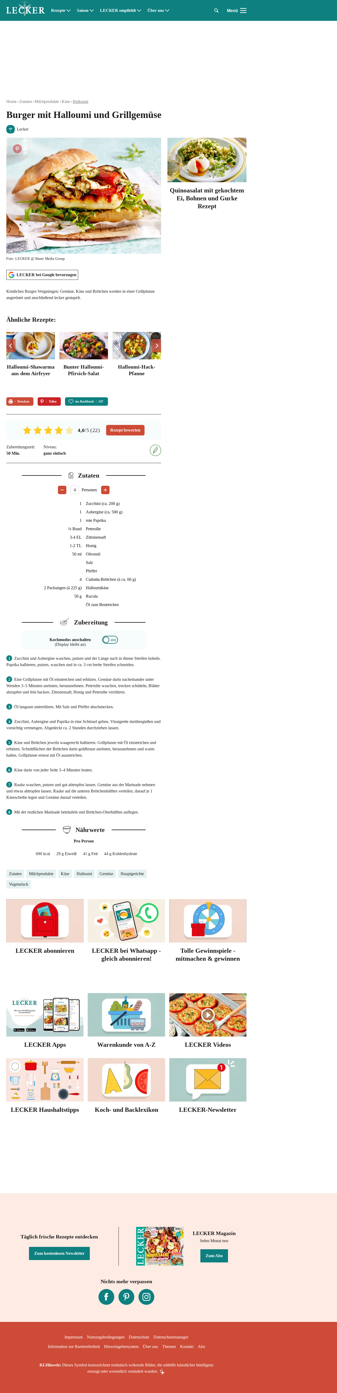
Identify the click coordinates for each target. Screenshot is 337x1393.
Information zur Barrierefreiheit (74, 1346)
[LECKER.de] (25, 10)
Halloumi (80, 101)
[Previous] (11, 345)
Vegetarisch (18, 884)
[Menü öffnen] (243, 10)
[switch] (110, 640)
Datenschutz (139, 1337)
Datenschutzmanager (170, 1337)
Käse (66, 101)
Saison (82, 10)
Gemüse (106, 873)
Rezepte (58, 10)
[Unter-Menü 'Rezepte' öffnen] (68, 10)
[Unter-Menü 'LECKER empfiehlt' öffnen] (139, 10)
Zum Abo (214, 1255)
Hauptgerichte (132, 873)
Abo (201, 1346)
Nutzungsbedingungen (106, 1337)
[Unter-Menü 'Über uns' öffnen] (167, 10)
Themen (169, 1346)
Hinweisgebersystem (121, 1346)
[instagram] (146, 1297)
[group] (83, 361)
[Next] (156, 345)
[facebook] (106, 1297)
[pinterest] (126, 1297)
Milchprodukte (46, 101)
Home (11, 101)
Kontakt (187, 1346)
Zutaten (25, 101)
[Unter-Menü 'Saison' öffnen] (92, 10)
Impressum (74, 1337)
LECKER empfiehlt (118, 10)
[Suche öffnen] (216, 10)
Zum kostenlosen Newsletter (59, 1253)
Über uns (155, 10)
